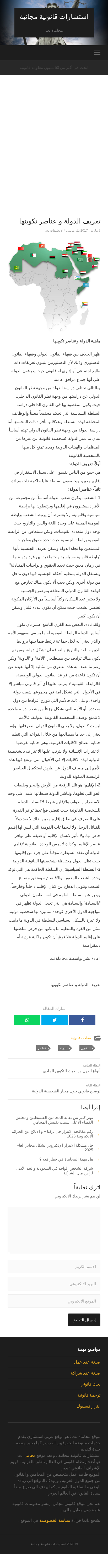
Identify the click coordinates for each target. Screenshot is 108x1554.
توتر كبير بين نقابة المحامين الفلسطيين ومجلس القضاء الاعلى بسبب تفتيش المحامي (54, 1119)
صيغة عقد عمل (87, 1362)
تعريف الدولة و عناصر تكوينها (59, 221)
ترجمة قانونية (88, 1395)
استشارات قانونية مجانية (54, 16)
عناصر (42, 1048)
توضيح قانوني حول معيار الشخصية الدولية (66, 1088)
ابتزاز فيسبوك (88, 1406)
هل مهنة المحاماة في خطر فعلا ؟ (66, 1159)
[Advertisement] (54, 155)
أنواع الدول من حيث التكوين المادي (71, 1068)
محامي (30, 1455)
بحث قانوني (90, 1384)
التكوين (85, 1048)
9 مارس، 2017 (90, 230)
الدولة (63, 1048)
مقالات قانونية (81, 1038)
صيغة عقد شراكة (85, 1373)
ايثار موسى (73, 230)
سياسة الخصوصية (54, 1520)
